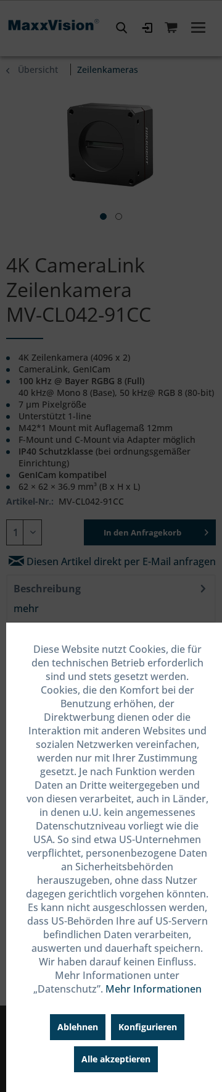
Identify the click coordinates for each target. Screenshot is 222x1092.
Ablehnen (77, 1027)
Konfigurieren (147, 1027)
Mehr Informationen (153, 989)
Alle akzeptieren (115, 1059)
